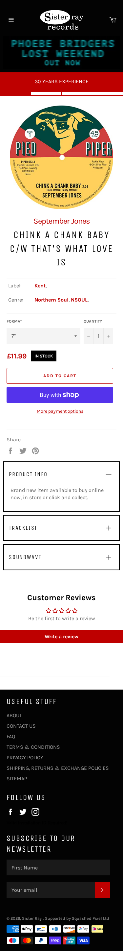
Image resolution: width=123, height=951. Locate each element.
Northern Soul (51, 300)
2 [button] (46, 93)
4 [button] (107, 93)
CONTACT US (21, 726)
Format (14, 321)
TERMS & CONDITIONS (33, 747)
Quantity (93, 321)
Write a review (61, 636)
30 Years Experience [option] (62, 81)
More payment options (60, 411)
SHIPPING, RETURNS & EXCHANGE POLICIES (58, 768)
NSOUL (79, 300)
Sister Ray (32, 918)
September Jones (61, 221)
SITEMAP (17, 778)
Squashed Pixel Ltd (90, 918)
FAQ (11, 736)
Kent (40, 285)
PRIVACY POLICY (25, 757)
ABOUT (14, 715)
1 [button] (15, 93)
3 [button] (77, 93)
